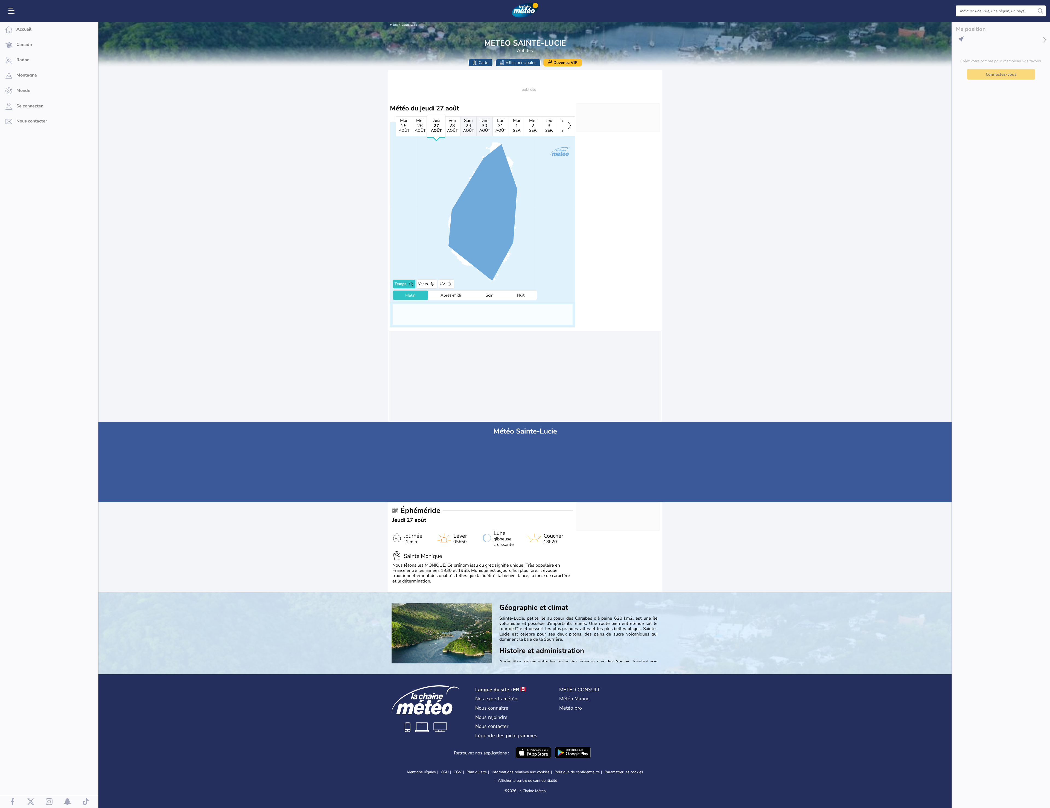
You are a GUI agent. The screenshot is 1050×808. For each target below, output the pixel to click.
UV (442, 283)
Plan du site (476, 772)
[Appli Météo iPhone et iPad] (533, 753)
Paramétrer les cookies (624, 772)
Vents (423, 283)
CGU (445, 772)
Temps (400, 283)
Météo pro (570, 708)
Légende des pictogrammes (506, 735)
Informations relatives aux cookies (521, 772)
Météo (394, 25)
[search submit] (1040, 10)
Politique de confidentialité (577, 772)
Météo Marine (574, 698)
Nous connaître (491, 708)
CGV (458, 772)
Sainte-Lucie (409, 25)
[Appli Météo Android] (573, 753)
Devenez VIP (565, 62)
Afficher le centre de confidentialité (527, 780)
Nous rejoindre (491, 717)
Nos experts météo (496, 698)
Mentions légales (421, 772)
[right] (569, 126)
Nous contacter (491, 726)
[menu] (12, 11)
